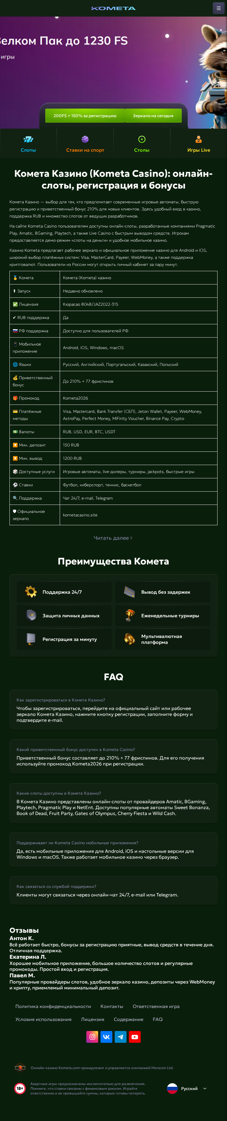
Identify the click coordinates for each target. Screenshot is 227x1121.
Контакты (111, 1006)
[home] (113, 8)
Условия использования (43, 1019)
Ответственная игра (156, 1006)
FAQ (158, 1019)
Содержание (128, 1019)
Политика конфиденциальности (53, 1006)
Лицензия (92, 1019)
